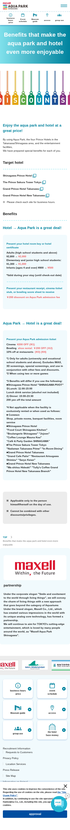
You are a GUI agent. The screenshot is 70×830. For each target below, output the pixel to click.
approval (35, 814)
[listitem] (35, 176)
